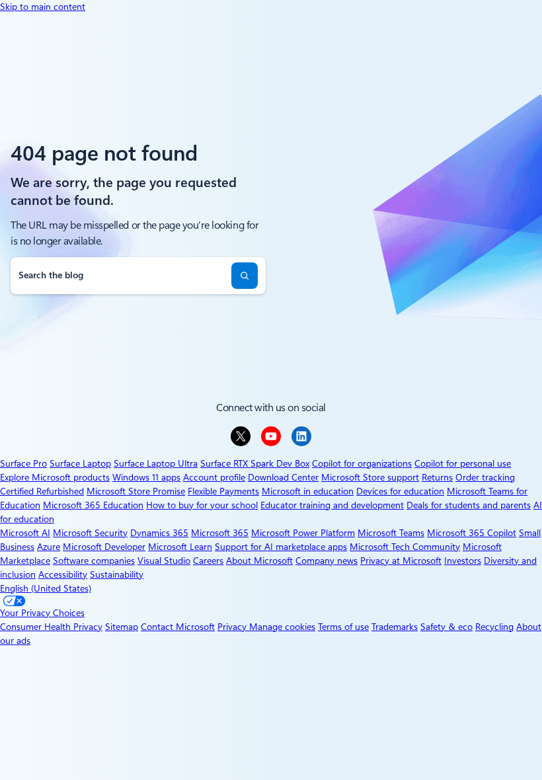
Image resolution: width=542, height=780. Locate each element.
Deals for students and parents (468, 505)
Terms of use (343, 626)
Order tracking (485, 477)
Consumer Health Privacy (51, 626)
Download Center (283, 477)
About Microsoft (259, 560)
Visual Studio (163, 560)
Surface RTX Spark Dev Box (254, 463)
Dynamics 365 (159, 532)
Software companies (94, 560)
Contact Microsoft (178, 626)
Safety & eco (446, 626)
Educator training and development (332, 505)
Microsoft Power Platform (303, 532)
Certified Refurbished (42, 491)
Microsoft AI (25, 532)
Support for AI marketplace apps (281, 546)
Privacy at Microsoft (401, 560)
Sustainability (116, 574)
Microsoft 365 (220, 532)
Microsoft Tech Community (405, 546)
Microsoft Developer (104, 546)
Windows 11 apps (146, 477)
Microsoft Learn (180, 546)
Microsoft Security (90, 532)
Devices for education (400, 491)
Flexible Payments (223, 491)
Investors (462, 560)
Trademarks (394, 626)
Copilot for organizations (362, 463)
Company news (326, 560)
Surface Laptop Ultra (156, 463)
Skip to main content (42, 6)
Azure (48, 546)
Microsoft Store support (370, 477)
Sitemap (121, 626)
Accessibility (62, 574)
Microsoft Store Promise (136, 491)
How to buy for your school (202, 505)
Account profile (214, 477)
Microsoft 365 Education (93, 505)
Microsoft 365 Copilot (471, 532)
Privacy (233, 626)
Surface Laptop (80, 463)
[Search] (244, 275)
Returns (437, 477)
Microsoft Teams (391, 532)
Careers (208, 560)
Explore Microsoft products (55, 477)
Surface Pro (23, 463)
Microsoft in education (308, 491)
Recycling (494, 626)
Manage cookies (282, 626)
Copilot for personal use (462, 463)
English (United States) (45, 588)
